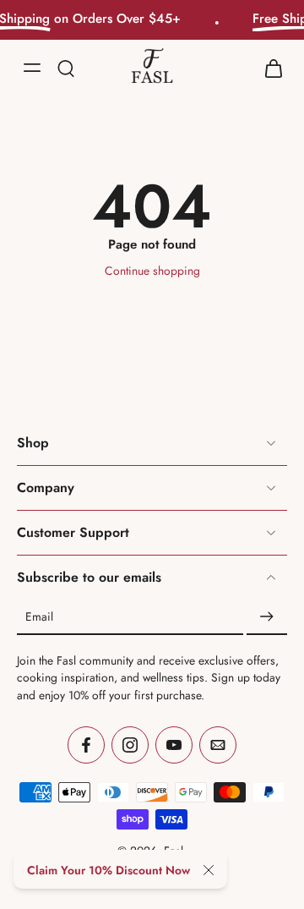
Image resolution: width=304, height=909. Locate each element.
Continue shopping (152, 270)
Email (39, 617)
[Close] (208, 870)
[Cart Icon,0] (268, 67)
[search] (65, 67)
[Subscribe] (267, 617)
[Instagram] (130, 745)
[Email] (217, 745)
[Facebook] (86, 745)
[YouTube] (174, 745)
